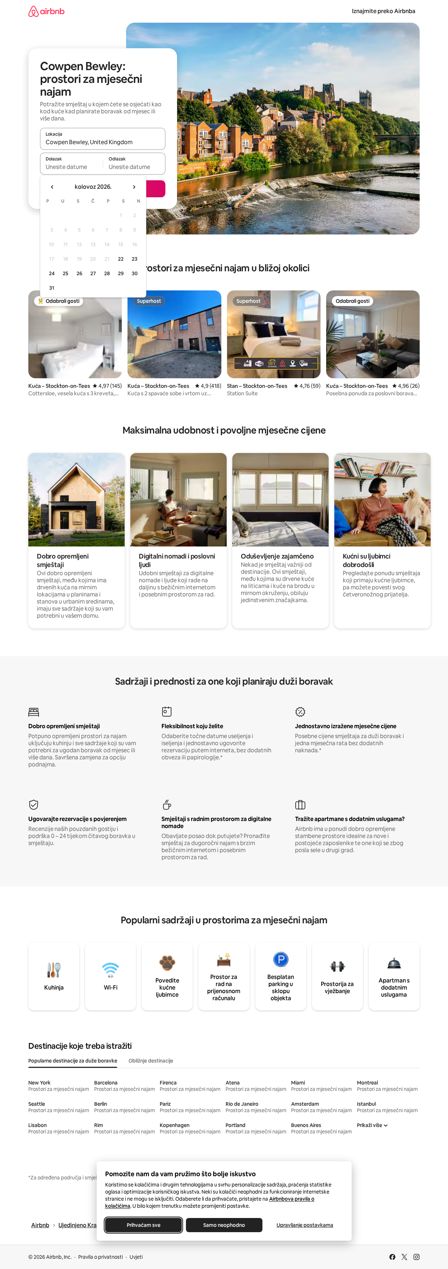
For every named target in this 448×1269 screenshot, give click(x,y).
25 (65, 273)
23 (134, 259)
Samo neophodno (224, 1225)
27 (93, 273)
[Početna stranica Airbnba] (46, 11)
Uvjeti (136, 1257)
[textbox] (71, 167)
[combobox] (103, 142)
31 (51, 288)
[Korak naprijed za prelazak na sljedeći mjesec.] (134, 187)
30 (135, 273)
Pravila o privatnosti (100, 1257)
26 (79, 273)
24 (52, 273)
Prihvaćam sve (143, 1225)
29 (121, 273)
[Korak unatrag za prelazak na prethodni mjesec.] (52, 187)
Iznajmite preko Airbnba (383, 11)
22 (121, 259)
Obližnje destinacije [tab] (151, 1061)
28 (107, 273)
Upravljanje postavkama (305, 1225)
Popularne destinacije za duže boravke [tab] (72, 1061)
